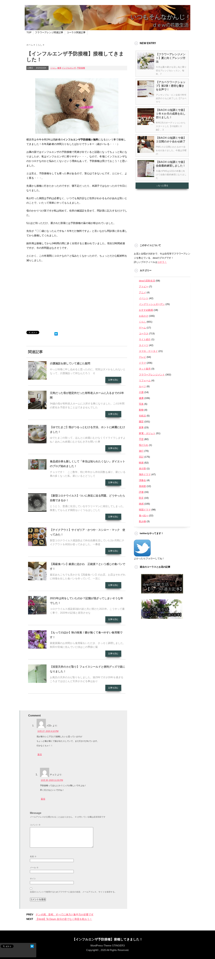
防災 (141, 498)
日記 (141, 456)
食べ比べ (143, 515)
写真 (141, 404)
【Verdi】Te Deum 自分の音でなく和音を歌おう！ (64, 919)
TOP (29, 32)
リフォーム (145, 380)
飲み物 (142, 521)
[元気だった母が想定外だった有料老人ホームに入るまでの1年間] (37, 407)
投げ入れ (143, 445)
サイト (33, 878)
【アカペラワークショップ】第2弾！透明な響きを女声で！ (170, 86)
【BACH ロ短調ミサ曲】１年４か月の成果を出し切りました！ (171, 114)
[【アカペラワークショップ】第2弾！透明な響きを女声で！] (145, 95)
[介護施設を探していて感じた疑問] (37, 378)
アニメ (142, 292)
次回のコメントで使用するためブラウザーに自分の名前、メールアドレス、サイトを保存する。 (73, 892)
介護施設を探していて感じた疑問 (70, 363)
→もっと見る (162, 185)
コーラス (143, 333)
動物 (141, 409)
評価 (141, 492)
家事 (141, 427)
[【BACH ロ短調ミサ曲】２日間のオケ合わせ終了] (145, 151)
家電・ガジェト (147, 433)
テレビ (142, 357)
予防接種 (81, 68)
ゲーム (142, 327)
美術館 (142, 486)
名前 (33, 856)
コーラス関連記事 (76, 32)
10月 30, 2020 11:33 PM (52, 780)
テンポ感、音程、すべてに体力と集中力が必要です (65, 914)
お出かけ (143, 316)
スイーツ (143, 345)
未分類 (142, 468)
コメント (35, 825)
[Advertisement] (76, 293)
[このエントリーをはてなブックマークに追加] (56, 333)
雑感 (141, 503)
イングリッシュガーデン (152, 304)
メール (34, 867)
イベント (143, 298)
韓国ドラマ (145, 509)
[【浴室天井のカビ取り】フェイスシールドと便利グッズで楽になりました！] (37, 681)
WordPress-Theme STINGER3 (107, 945)
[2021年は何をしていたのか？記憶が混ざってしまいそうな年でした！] (37, 613)
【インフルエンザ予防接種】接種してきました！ (107, 939)
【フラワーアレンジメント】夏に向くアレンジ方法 (170, 58)
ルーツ (142, 386)
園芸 (141, 421)
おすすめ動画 (146, 310)
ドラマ (142, 362)
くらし (53, 68)
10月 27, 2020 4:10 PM (47, 731)
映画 (141, 462)
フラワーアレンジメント (152, 374)
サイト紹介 (145, 339)
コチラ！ (162, 262)
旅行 (141, 451)
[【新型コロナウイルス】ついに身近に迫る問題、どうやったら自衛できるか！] (37, 510)
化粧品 (142, 415)
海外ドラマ (145, 474)
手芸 (141, 439)
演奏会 (142, 480)
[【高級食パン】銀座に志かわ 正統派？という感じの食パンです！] (37, 579)
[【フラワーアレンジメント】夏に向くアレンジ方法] (145, 68)
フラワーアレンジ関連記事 (49, 32)
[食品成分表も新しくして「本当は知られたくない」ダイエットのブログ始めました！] (37, 468)
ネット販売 (145, 368)
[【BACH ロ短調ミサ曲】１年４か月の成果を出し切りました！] (145, 123)
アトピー (143, 286)
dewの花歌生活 (147, 280)
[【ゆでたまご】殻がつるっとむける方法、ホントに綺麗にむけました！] (37, 442)
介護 (141, 392)
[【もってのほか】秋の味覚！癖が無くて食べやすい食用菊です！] (37, 647)
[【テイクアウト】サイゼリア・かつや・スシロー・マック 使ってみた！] (37, 544)
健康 (59, 68)
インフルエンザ (69, 68)
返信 (39, 754)
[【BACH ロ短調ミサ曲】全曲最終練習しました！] (145, 175)
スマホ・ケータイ (148, 351)
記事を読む (113, 380)
